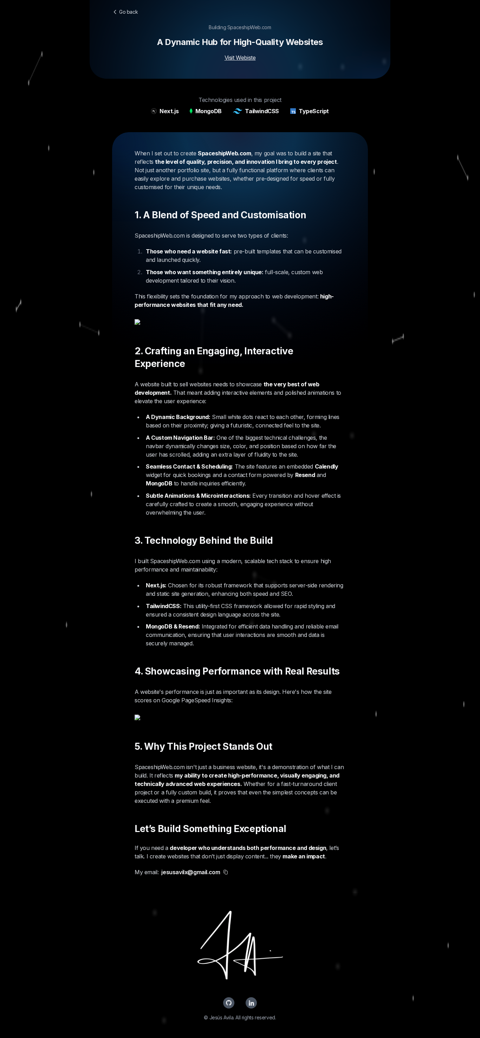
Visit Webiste (240, 57)
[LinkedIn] (251, 1002)
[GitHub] (228, 1002)
